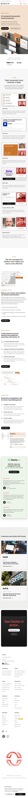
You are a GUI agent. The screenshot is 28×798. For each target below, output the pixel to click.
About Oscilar (17, 715)
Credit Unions (5, 706)
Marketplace (4, 724)
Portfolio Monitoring (19, 674)
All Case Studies (18, 708)
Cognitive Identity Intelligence (8, 661)
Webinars (4, 719)
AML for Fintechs (18, 683)
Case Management (18, 689)
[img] (5, 3)
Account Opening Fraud (7, 683)
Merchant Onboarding (6, 674)
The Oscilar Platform (6, 657)
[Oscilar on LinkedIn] (3, 731)
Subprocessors (18, 724)
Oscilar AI (4, 659)
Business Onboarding (6, 673)
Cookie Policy (15, 791)
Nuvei (16, 702)
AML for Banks (18, 687)
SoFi (15, 698)
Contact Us (17, 717)
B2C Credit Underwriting (20, 671)
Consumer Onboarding (6, 671)
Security (16, 722)
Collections (17, 676)
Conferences (4, 720)
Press (16, 720)
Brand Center (17, 726)
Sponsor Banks (5, 704)
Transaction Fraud (6, 687)
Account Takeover (6, 685)
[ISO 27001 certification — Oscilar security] (7, 736)
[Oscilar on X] (6, 731)
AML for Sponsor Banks (19, 685)
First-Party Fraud (5, 689)
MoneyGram (17, 700)
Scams (3, 691)
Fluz (15, 706)
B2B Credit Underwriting (20, 673)
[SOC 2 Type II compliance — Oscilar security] (3, 736)
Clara (16, 704)
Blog (3, 715)
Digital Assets (5, 698)
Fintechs (4, 700)
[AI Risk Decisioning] (5, 663)
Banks (3, 702)
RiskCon (4, 717)
